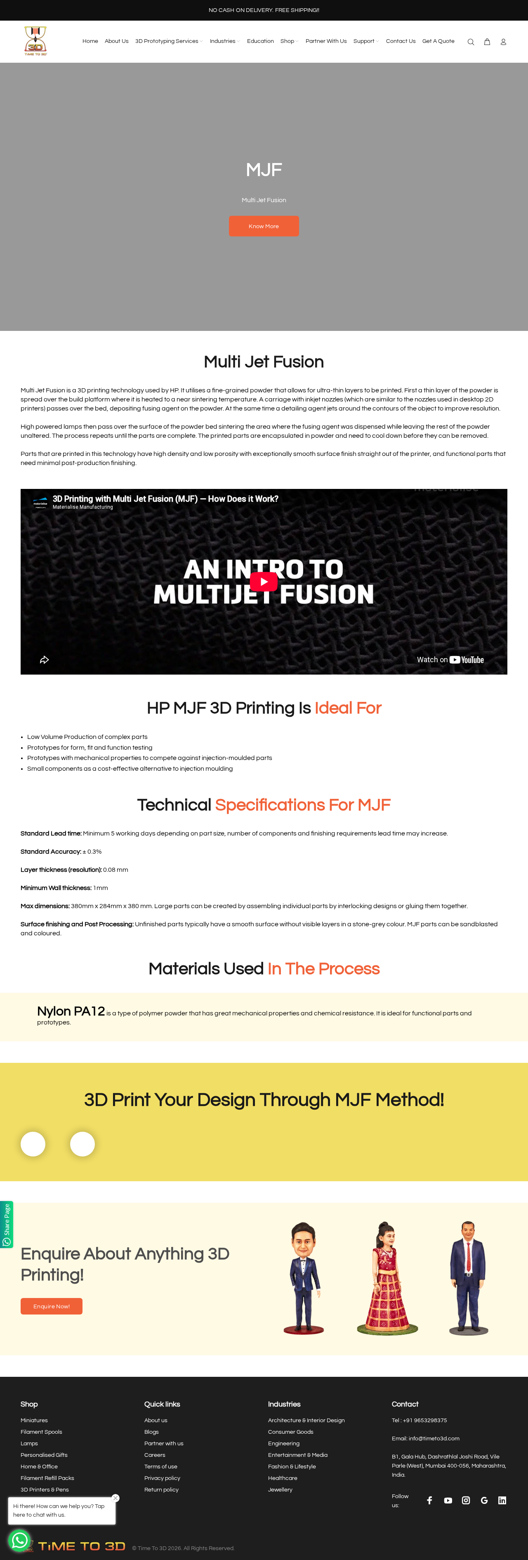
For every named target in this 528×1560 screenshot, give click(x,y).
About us (155, 1420)
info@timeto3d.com (434, 1439)
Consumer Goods (291, 1432)
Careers (154, 1455)
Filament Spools (41, 1432)
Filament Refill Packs (47, 1478)
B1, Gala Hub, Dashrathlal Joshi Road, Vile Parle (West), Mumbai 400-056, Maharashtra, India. (449, 1466)
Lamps (29, 1444)
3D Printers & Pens (45, 1490)
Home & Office (39, 1467)
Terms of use (160, 1467)
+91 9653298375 (425, 1420)
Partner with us (164, 1444)
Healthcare (282, 1478)
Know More (264, 226)
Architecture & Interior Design (306, 1420)
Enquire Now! (51, 1307)
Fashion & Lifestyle (292, 1467)
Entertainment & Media (298, 1455)
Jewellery (280, 1490)
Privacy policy (162, 1478)
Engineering (283, 1444)
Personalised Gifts (44, 1455)
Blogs (151, 1432)
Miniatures (34, 1420)
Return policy (161, 1490)
